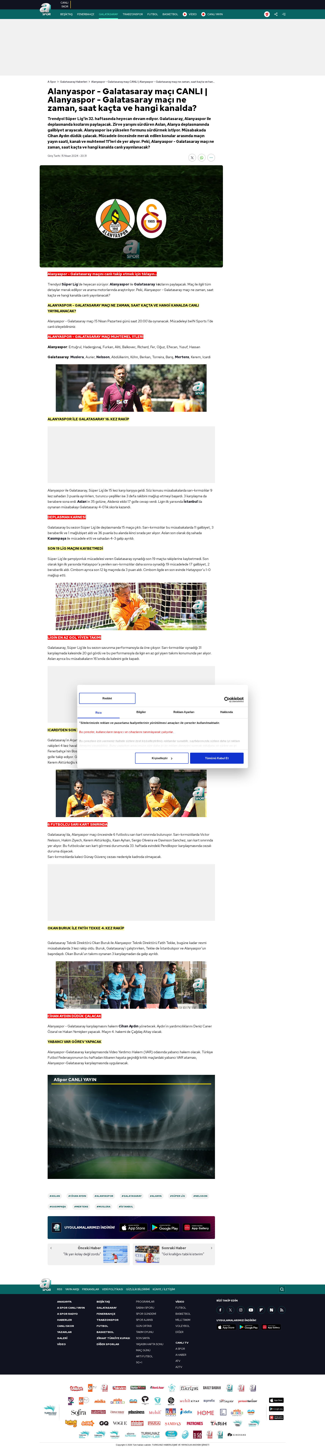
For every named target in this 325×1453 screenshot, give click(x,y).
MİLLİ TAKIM (182, 1320)
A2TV (178, 1367)
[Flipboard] (261, 1310)
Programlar (145, 1301)
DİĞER (179, 1332)
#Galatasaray (132, 1196)
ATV (177, 1361)
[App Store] (133, 1227)
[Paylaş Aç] (276, 14)
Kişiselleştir (160, 758)
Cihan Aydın (128, 1026)
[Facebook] (220, 1310)
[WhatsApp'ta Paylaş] (201, 157)
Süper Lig (70, 284)
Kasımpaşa (57, 538)
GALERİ (62, 1338)
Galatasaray (144, 284)
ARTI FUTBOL (144, 1356)
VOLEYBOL (182, 1326)
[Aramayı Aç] (282, 1289)
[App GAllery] (197, 1227)
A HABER (180, 1355)
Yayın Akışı (72, 1289)
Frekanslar (90, 1289)
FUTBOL (152, 14)
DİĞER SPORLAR (108, 1344)
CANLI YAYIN (215, 14)
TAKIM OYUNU (144, 1332)
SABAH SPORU (145, 1307)
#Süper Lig (177, 1196)
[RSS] (282, 1310)
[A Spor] (45, 9)
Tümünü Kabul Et (217, 758)
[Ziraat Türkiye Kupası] (267, 14)
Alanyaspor (119, 284)
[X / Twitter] (230, 1310)
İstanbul (191, 501)
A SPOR (180, 1348)
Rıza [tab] (98, 712)
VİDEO (193, 14)
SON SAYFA (143, 1338)
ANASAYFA (64, 1301)
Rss (59, 1289)
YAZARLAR (64, 1332)
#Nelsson (200, 1196)
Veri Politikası (112, 1289)
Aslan (82, 501)
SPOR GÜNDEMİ (146, 1313)
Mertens (182, 357)
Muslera (77, 357)
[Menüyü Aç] (284, 14)
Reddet (107, 698)
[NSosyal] (271, 1310)
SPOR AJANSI (144, 1320)
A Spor (52, 81)
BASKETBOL (170, 14)
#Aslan (55, 1196)
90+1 (139, 1362)
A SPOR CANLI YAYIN (71, 1307)
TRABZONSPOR (133, 14)
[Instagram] (241, 1310)
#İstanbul (126, 1206)
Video (179, 1301)
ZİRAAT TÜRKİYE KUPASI (113, 1338)
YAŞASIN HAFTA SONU (149, 1344)
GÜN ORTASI (144, 1326)
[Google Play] (165, 1227)
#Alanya (156, 1196)
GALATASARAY (108, 14)
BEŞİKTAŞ (66, 14)
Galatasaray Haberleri (73, 81)
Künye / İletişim (164, 1289)
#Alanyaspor (103, 1196)
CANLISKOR (64, 4)
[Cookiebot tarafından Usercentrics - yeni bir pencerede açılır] (227, 699)
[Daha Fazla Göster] (211, 157)
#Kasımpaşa (58, 1206)
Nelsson (103, 357)
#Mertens (81, 1206)
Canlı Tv (181, 1342)
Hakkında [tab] (226, 712)
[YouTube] (251, 1310)
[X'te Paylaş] (192, 157)
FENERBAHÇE (85, 14)
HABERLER (64, 1320)
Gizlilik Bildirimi (138, 1289)
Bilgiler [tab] (141, 712)
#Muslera (103, 1206)
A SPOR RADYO (67, 1313)
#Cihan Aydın (77, 1196)
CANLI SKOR (65, 1326)
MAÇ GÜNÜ (143, 1350)
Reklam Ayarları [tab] (183, 712)
